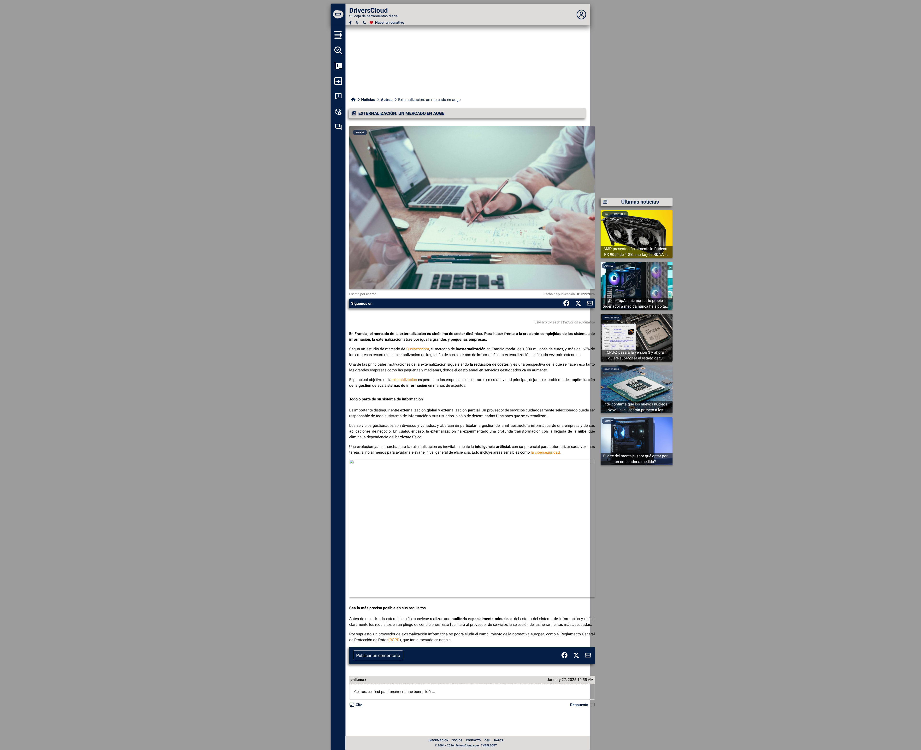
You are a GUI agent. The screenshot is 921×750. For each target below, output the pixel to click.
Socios (457, 740)
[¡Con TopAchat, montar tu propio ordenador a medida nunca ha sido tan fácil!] (637, 285)
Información (438, 740)
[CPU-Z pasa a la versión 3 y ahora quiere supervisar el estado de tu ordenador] (637, 337)
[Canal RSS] (364, 22)
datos (498, 740)
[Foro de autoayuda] (338, 127)
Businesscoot (417, 349)
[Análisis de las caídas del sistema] (338, 96)
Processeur (611, 317)
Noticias (368, 99)
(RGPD (394, 640)
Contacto (473, 740)
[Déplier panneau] (581, 14)
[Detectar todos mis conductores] (338, 50)
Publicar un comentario (378, 655)
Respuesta (579, 705)
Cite (359, 705)
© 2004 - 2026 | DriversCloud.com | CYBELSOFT (466, 745)
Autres (386, 99)
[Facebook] (350, 22)
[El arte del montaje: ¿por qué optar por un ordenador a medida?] (637, 441)
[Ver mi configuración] (338, 66)
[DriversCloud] (338, 14)
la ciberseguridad (545, 452)
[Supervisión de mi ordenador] (338, 81)
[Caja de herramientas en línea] (338, 112)
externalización (404, 379)
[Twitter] (357, 22)
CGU (487, 740)
